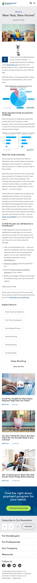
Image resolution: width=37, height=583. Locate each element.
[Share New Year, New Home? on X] (18, 50)
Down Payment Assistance (14, 312)
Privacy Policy (6, 578)
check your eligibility (9, 217)
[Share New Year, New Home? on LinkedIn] (18, 52)
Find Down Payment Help (18, 508)
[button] (31, 3)
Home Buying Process (13, 328)
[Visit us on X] (9, 565)
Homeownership (11, 344)
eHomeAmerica (9, 260)
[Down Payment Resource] (9, 3)
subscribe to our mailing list (19, 297)
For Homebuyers (11, 535)
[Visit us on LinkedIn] (19, 565)
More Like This (18, 366)
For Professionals (11, 541)
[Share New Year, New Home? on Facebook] (18, 47)
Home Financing (11, 336)
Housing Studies (11, 353)
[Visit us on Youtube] (14, 565)
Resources (7, 554)
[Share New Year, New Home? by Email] (18, 55)
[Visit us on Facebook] (3, 565)
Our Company (9, 548)
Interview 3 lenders (10, 263)
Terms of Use (17, 578)
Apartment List (12, 65)
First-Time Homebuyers (13, 320)
